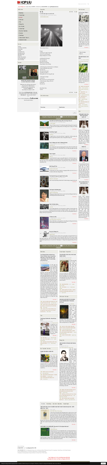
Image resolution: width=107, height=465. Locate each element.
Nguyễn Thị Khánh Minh (85, 94)
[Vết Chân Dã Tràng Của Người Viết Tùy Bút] (44, 181)
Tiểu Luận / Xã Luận (64, 296)
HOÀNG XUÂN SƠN (53, 168)
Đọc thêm (74, 129)
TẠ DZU (19, 50)
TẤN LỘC (20, 55)
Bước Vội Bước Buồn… (54, 204)
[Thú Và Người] (44, 156)
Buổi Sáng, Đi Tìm (53, 166)
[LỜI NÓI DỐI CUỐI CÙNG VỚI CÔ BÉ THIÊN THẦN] (64, 266)
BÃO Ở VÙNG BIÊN (46, 339)
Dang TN (82, 100)
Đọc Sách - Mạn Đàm (57, 403)
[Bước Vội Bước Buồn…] (44, 206)
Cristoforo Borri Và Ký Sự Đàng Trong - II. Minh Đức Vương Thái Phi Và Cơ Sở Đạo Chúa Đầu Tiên (48, 310)
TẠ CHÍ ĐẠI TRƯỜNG (22, 47)
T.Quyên (19, 46)
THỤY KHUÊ (45, 307)
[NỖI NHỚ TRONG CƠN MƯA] (83, 68)
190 (54, 116)
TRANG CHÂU (70, 347)
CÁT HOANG (64, 287)
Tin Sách (43, 403)
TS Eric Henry (59, 411)
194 (63, 116)
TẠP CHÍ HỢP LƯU (21, 58)
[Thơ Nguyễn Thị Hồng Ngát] (44, 196)
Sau (75, 11)
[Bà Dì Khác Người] (44, 136)
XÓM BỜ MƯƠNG (65, 284)
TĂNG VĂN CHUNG (22, 57)
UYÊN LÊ (51, 134)
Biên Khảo (42, 251)
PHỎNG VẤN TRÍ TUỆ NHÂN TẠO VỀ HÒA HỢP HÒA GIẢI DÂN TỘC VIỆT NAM (67, 391)
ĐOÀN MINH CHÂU (44, 16)
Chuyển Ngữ (66, 403)
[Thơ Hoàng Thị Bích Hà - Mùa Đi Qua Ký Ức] (45, 329)
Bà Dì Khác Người (53, 131)
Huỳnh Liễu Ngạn (53, 337)
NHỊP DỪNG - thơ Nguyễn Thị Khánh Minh (83, 93)
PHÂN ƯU (84, 146)
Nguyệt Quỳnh (52, 234)
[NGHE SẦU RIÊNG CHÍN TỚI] (45, 358)
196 (68, 116)
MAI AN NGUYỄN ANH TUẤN (66, 259)
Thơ (41, 315)
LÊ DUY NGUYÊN (86, 59)
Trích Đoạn (48, 403)
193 (61, 116)
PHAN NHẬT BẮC (46, 373)
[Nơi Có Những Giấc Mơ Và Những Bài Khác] (44, 145)
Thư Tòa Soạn (82, 9)
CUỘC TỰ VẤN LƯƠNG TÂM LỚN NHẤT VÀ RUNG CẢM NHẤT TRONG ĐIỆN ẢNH (67, 328)
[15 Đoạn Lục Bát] (44, 223)
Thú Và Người (52, 153)
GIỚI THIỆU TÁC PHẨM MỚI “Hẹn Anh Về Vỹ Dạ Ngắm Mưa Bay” (54, 426)
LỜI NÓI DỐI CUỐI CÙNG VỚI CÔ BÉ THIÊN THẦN (68, 255)
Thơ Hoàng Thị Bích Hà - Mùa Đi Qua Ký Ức (48, 319)
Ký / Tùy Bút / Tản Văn (45, 348)
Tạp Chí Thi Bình (21, 59)
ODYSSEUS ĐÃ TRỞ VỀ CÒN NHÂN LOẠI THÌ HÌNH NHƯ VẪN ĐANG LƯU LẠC (67, 301)
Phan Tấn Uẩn (45, 379)
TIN (79, 111)
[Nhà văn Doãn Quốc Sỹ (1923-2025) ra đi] (83, 190)
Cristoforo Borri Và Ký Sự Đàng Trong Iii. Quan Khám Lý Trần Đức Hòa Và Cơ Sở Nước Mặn (48, 306)
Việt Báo (83, 194)
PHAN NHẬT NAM (72, 399)
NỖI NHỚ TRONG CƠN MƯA (84, 57)
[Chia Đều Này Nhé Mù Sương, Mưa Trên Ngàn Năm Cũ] (44, 123)
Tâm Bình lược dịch (21, 53)
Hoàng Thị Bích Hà (53, 429)
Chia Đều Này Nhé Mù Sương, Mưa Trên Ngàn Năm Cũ (60, 120)
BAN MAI (56, 178)
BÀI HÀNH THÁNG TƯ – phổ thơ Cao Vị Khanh (84, 103)
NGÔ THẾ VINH (45, 263)
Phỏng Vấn (62, 340)
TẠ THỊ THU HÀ (21, 51)
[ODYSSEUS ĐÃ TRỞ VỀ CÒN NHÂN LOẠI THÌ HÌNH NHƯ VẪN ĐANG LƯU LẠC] (64, 312)
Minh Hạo (72, 303)
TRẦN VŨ (51, 178)
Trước (72, 11)
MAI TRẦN (65, 396)
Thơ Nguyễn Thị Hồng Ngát (55, 189)
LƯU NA (51, 207)
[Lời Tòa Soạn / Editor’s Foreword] (84, 18)
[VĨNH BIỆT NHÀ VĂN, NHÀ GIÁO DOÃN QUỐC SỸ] (83, 124)
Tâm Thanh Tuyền (21, 54)
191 (56, 116)
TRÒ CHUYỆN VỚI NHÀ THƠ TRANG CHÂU (68, 344)
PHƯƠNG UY (52, 145)
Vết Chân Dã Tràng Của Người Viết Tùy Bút (58, 176)
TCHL (84, 128)
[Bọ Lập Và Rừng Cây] (44, 234)
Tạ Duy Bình (20, 49)
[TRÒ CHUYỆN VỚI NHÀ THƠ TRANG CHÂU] (64, 355)
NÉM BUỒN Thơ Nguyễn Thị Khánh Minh (83, 98)
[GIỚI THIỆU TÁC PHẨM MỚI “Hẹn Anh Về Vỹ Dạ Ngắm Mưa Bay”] (45, 432)
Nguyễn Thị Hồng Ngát (53, 192)
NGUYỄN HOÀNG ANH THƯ (55, 219)
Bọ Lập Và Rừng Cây (53, 231)
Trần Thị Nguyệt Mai (65, 347)
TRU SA (51, 156)
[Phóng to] (42, 12)
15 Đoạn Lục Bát (52, 216)
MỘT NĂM (45, 337)
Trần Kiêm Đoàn (54, 354)
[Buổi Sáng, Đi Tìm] (44, 168)
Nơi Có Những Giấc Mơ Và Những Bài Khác (58, 142)
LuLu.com (35, 92)
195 (66, 116)
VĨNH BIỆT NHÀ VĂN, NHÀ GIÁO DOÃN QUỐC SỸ (84, 116)
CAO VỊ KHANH (84, 104)
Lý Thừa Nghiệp (52, 123)
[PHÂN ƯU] (83, 155)
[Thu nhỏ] (40, 12)
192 (59, 116)
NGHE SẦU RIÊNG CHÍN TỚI (46, 351)
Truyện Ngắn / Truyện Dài (65, 251)
